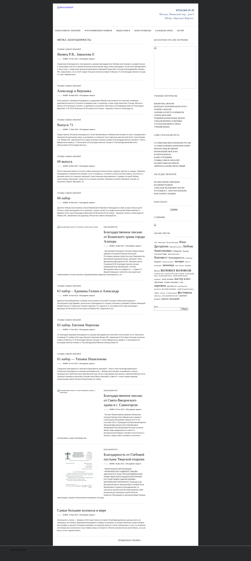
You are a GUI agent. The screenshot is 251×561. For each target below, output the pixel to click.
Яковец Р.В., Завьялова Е (75, 54)
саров (156, 292)
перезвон (160, 285)
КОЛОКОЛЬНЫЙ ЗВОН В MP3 (166, 151)
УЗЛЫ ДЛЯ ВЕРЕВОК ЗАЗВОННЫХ (168, 121)
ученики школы (171, 293)
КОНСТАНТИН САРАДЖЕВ (165, 193)
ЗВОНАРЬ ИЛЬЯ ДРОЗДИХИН (166, 148)
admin (65, 59)
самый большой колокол (185, 289)
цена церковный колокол (170, 296)
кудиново (157, 279)
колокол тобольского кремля (174, 274)
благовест (160, 257)
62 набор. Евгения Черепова (78, 325)
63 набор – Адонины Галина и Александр (88, 291)
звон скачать (179, 265)
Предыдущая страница (129, 540)
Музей (180, 30)
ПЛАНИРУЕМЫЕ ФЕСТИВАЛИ (166, 163)
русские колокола (169, 289)
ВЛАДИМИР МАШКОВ (163, 185)
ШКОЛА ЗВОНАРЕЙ (18, 550)
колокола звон (159, 274)
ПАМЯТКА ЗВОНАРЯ (162, 109)
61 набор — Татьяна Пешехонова (81, 359)
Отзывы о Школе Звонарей (69, 49)
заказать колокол (167, 262)
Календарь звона (164, 30)
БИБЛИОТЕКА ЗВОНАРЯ (164, 103)
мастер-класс (182, 279)
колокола (183, 270)
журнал (157, 261)
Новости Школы (142, 30)
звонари (179, 261)
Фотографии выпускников (98, 30)
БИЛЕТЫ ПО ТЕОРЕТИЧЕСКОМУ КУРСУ (170, 106)
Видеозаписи (123, 30)
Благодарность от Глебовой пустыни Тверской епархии (124, 456)
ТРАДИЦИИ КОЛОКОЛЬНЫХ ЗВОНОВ (169, 118)
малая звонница (167, 279)
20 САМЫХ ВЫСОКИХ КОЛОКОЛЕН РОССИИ (172, 143)
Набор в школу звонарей (67, 30)
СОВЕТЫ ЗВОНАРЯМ (162, 115)
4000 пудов (162, 242)
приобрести (172, 286)
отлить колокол (171, 282)
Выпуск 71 (65, 124)
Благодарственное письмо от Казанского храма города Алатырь (124, 237)
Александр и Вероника (74, 90)
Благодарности (110, 227)
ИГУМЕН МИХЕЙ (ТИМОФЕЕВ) (167, 182)
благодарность (176, 257)
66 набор (63, 198)
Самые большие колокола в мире (81, 510)
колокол (168, 270)
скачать (162, 293)
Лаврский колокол (175, 247)
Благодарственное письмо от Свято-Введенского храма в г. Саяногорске (123, 400)
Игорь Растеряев (172, 242)
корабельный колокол (180, 276)
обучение (158, 282)
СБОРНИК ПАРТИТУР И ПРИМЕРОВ (169, 112)
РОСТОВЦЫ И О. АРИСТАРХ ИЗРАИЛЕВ (170, 191)
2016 (155, 242)
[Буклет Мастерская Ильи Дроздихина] (174, 209)
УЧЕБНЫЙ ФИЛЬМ (161, 127)
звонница (168, 265)
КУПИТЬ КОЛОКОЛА (162, 154)
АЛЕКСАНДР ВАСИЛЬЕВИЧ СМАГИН (169, 188)
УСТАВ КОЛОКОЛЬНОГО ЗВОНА (167, 124)
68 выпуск (64, 161)
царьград (157, 296)
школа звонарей (170, 298)
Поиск (156, 306)
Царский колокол (174, 254)
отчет (181, 282)
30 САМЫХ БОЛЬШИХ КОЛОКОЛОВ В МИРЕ (172, 145)
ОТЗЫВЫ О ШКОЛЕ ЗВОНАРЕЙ (166, 160)
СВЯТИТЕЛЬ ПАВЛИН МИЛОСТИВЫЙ (169, 166)
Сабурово (177, 250)
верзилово (188, 258)
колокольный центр (165, 276)
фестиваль (185, 292)
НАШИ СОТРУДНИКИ (163, 157)
